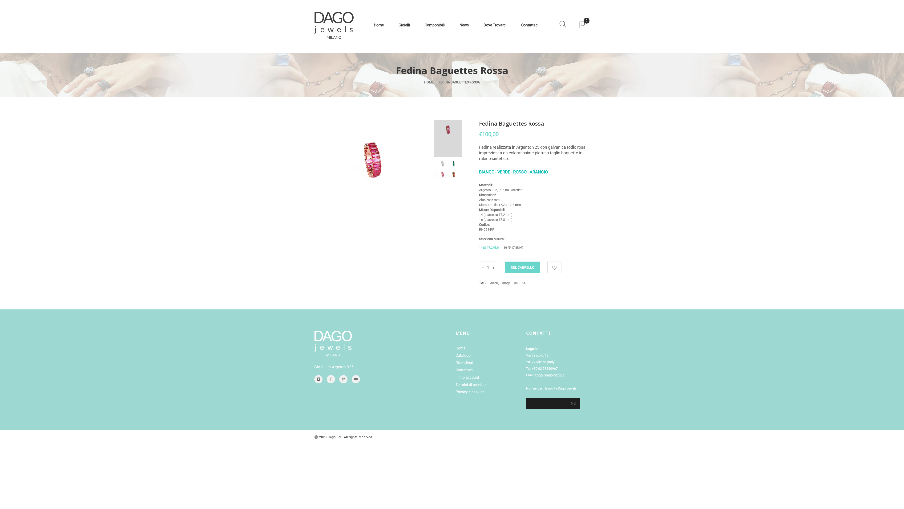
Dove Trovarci (495, 25)
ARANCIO (539, 171)
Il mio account (467, 377)
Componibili (435, 25)
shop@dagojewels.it (550, 375)
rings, (506, 283)
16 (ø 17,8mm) (513, 247)
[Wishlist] (554, 267)
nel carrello (522, 267)
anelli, (494, 283)
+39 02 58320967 (545, 368)
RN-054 (519, 283)
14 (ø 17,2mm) (489, 247)
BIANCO (486, 171)
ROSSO (520, 171)
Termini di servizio (471, 384)
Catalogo (463, 355)
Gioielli (404, 25)
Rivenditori (464, 363)
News (464, 25)
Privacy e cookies (470, 392)
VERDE (503, 171)
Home (379, 25)
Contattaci (529, 25)
